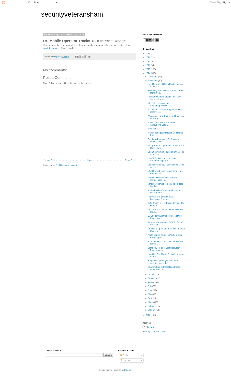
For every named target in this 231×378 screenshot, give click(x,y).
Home (90, 160)
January (152, 310)
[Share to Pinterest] (89, 56)
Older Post (130, 160)
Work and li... (153, 129)
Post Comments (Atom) (66, 165)
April (150, 298)
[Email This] (76, 56)
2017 (148, 61)
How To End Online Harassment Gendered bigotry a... (162, 159)
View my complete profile (154, 331)
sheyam (150, 327)
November (153, 81)
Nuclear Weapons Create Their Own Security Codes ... (164, 98)
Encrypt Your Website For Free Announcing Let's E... (162, 123)
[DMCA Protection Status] (151, 41)
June (150, 290)
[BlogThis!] (79, 56)
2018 (148, 57)
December (153, 76)
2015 (148, 69)
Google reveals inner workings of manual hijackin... (163, 178)
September (153, 278)
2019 (148, 53)
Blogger (127, 370)
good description (51, 48)
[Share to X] (83, 56)
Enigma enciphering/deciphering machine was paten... (163, 261)
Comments (127, 360)
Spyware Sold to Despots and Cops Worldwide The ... (164, 268)
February (152, 306)
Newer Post (49, 160)
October (152, 274)
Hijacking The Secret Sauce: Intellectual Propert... (161, 198)
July (150, 286)
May (150, 294)
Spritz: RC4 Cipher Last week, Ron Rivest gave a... (164, 249)
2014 (148, 73)
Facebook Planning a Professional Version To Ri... (163, 140)
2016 (148, 65)
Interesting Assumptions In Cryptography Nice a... (160, 104)
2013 (148, 315)
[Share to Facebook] (86, 56)
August (151, 282)
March (151, 302)
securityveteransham (72, 14)
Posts (125, 355)
